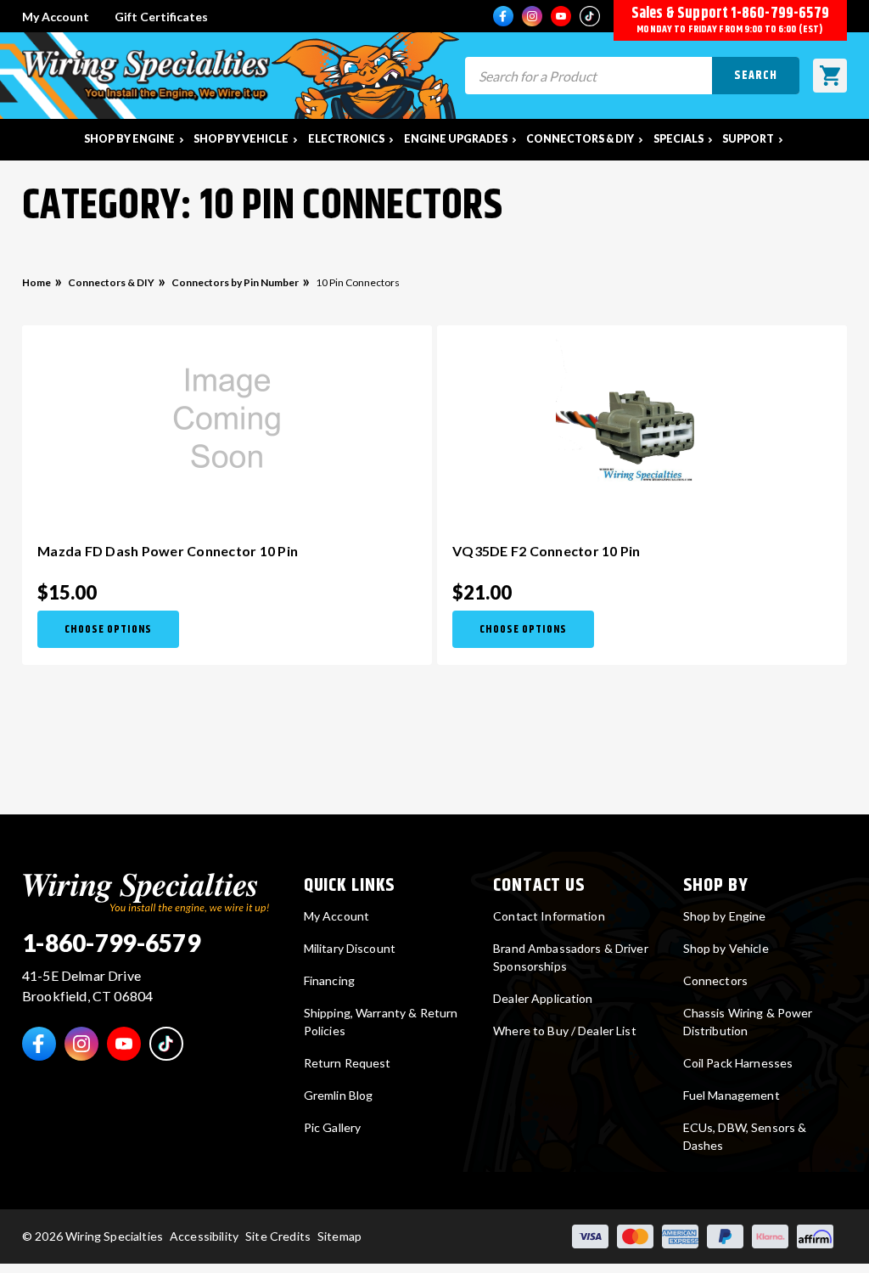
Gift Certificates (161, 16)
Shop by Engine (129, 138)
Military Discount (349, 948)
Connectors (715, 980)
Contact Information (549, 916)
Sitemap (339, 1236)
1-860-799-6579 (780, 13)
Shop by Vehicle (241, 138)
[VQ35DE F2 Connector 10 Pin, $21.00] (642, 420)
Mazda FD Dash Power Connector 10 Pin (167, 551)
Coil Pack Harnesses (738, 1063)
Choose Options (108, 629)
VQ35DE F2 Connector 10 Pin (546, 551)
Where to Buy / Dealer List (564, 1030)
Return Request (347, 1063)
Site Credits (278, 1236)
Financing (329, 980)
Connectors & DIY (580, 138)
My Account (55, 16)
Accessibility (204, 1236)
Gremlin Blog (338, 1095)
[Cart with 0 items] (830, 76)
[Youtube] (561, 16)
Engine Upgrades (455, 138)
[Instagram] (532, 16)
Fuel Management (731, 1095)
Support (748, 138)
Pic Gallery (333, 1127)
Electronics (346, 138)
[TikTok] (590, 16)
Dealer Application (543, 998)
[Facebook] (503, 16)
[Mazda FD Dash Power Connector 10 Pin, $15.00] (227, 420)
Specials (678, 138)
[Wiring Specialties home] (146, 890)
